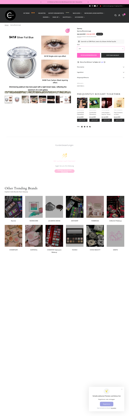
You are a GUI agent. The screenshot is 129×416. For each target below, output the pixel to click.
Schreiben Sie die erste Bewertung (64, 171)
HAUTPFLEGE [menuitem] (67, 17)
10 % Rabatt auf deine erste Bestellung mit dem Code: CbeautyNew (64, 2)
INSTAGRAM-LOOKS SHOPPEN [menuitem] (93, 13)
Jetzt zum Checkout (112, 55)
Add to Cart (82, 120)
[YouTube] (95, 6)
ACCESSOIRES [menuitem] (79, 17)
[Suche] (115, 15)
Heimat (6, 25)
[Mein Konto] (119, 15)
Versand (79, 36)
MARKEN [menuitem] (45, 17)
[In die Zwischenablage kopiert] (90, 127)
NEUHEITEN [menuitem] (42, 13)
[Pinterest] (87, 127)
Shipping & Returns (83, 77)
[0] (122, 15)
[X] (84, 127)
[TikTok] (97, 6)
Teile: (78, 126)
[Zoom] (68, 29)
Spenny (79, 28)
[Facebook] (90, 6)
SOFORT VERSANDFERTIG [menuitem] (56, 13)
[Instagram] (92, 6)
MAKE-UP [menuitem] (55, 17)
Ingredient (80, 72)
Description (80, 67)
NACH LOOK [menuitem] (76, 13)
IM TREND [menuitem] (26, 13)
